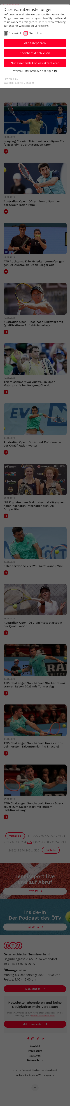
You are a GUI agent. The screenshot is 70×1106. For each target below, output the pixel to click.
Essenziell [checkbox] (15, 33)
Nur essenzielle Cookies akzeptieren (35, 63)
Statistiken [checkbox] (35, 33)
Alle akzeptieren (35, 43)
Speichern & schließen (35, 53)
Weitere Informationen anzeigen (33, 71)
